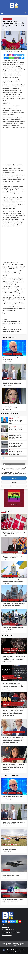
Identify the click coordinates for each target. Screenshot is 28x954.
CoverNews (10, 951)
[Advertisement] (14, 145)
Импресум (5, 927)
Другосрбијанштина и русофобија (10, 650)
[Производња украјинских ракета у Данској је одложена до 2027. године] (14, 522)
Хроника (5, 679)
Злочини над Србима (19, 702)
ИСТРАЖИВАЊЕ (21, 650)
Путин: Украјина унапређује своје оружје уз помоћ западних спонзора (14, 556)
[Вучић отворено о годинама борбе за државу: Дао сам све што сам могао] (4, 428)
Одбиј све (14, 482)
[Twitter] (16, 55)
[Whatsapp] (11, 58)
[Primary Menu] (2, 12)
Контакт (4, 924)
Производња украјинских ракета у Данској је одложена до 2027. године (14, 532)
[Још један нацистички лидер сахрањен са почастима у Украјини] (14, 617)
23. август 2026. (7, 361)
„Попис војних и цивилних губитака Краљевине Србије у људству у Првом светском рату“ (12, 322)
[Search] (26, 13)
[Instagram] (11, 55)
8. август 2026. (6, 744)
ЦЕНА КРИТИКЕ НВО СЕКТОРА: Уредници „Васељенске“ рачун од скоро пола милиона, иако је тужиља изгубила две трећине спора (13, 767)
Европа (10, 442)
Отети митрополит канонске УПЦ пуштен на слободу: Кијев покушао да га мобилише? (14, 580)
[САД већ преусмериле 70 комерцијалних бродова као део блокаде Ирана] (4, 452)
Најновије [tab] (5, 413)
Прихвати (14, 478)
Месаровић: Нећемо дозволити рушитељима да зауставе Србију (11, 406)
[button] (26, 467)
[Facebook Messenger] (21, 58)
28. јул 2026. (6, 771)
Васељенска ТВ (14, 648)
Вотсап (11, 945)
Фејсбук (4, 943)
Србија (10, 19)
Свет (13, 442)
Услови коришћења (8, 929)
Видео (12, 675)
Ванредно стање (6, 648)
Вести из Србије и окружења (11, 932)
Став (14, 652)
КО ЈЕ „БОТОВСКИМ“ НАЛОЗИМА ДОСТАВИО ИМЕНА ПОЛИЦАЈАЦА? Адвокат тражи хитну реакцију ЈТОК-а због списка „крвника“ (14, 686)
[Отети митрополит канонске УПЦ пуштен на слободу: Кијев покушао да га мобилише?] (14, 569)
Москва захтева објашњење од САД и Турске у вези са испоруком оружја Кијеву (14, 604)
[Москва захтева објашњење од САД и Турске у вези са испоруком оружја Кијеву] (14, 593)
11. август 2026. (6, 690)
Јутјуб (15, 945)
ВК (7, 945)
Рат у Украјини (10, 528)
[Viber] (16, 58)
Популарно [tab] (14, 413)
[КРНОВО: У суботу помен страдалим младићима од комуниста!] (4, 436)
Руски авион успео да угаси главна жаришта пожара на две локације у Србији (16, 445)
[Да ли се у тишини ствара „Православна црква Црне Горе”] (4, 420)
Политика (5, 19)
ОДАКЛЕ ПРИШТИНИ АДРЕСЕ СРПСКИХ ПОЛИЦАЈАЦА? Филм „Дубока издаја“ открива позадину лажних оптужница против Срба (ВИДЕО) (13, 713)
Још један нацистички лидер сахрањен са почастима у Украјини (13, 628)
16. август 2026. (6, 583)
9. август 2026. (6, 717)
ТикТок (20, 945)
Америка (5, 600)
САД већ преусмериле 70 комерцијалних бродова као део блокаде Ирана (16, 453)
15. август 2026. (6, 631)
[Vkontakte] (6, 58)
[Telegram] (21, 55)
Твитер (9, 943)
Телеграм (21, 943)
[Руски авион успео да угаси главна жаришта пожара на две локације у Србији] (4, 444)
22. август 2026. (6, 559)
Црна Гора (20, 354)
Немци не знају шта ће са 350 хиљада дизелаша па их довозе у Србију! (12, 329)
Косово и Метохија (14, 704)
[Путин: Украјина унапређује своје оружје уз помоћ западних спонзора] (14, 545)
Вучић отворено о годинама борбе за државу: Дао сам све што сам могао (12, 382)
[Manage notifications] (4, 950)
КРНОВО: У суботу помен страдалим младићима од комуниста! (15, 437)
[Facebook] (6, 55)
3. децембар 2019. (7, 29)
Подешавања (14, 486)
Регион (10, 354)
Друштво (5, 354)
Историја (11, 434)
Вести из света (7, 935)
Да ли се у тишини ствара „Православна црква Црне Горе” (16, 422)
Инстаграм (15, 943)
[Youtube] (20, 921)
